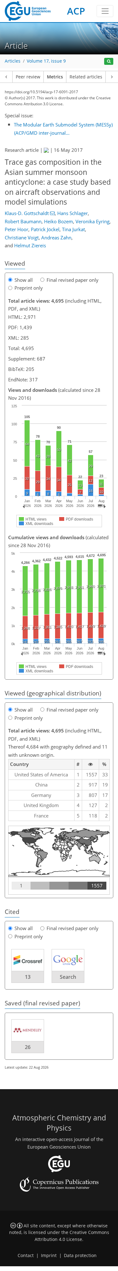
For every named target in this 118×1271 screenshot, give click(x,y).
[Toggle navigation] (105, 11)
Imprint (49, 1255)
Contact (26, 1255)
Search (68, 976)
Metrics (55, 77)
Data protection (80, 1255)
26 (28, 1047)
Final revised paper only (72, 280)
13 (28, 976)
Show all (23, 280)
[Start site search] (108, 61)
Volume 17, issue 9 (46, 61)
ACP (76, 10)
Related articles (86, 77)
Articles (12, 61)
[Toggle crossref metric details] (28, 960)
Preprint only (28, 288)
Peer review (28, 77)
